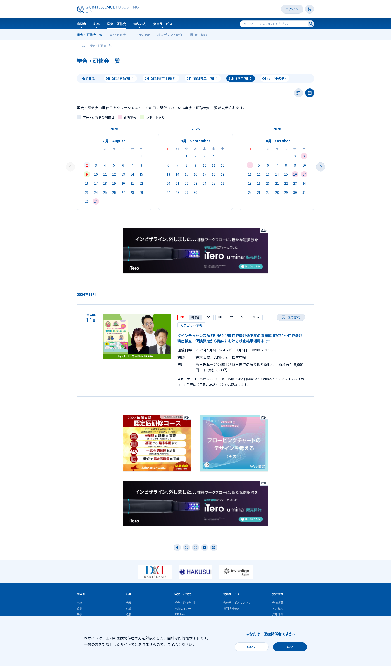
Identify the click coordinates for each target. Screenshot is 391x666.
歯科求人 (139, 24)
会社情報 (277, 594)
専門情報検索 (231, 608)
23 (87, 192)
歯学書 (81, 24)
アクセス (277, 608)
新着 (128, 602)
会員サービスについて (236, 602)
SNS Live (143, 34)
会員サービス (162, 24)
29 (141, 192)
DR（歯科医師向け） (120, 78)
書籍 (79, 602)
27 (123, 192)
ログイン (292, 9)
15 (141, 174)
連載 (128, 608)
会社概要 (277, 602)
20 (123, 183)
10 (96, 174)
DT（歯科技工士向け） (202, 78)
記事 (96, 24)
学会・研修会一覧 (89, 34)
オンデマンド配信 (170, 34)
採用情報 (277, 614)
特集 (128, 614)
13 (123, 174)
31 (96, 201)
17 (96, 183)
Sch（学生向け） (240, 78)
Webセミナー (119, 34)
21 (132, 183)
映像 (79, 614)
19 (114, 183)
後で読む (201, 34)
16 (87, 183)
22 (141, 183)
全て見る (88, 78)
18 (105, 183)
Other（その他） (275, 78)
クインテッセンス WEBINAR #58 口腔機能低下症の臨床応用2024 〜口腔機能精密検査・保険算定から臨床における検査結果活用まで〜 (239, 338)
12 (114, 174)
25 (105, 192)
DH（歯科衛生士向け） (160, 78)
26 (114, 192)
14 (132, 174)
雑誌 (79, 608)
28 (132, 192)
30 (87, 201)
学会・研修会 (116, 24)
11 (105, 174)
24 (96, 192)
